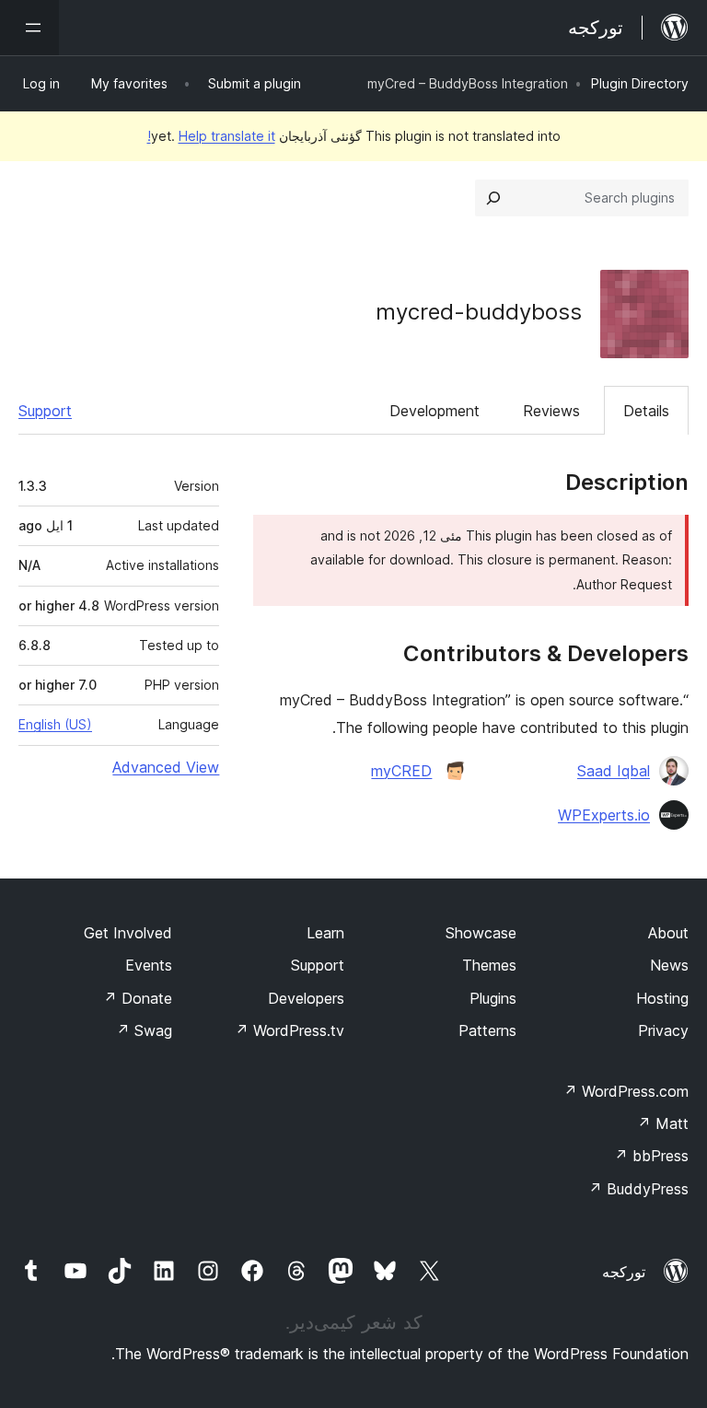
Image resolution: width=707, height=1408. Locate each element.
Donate (137, 998)
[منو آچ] (29, 27)
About (668, 933)
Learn (325, 933)
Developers (306, 998)
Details (646, 410)
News (669, 965)
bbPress (651, 1155)
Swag (144, 1030)
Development (434, 410)
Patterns (487, 1030)
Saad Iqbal (613, 771)
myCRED (401, 771)
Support (45, 410)
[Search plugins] (493, 198)
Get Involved (128, 933)
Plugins (492, 998)
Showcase (481, 933)
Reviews (551, 410)
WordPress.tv (289, 1030)
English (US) (55, 724)
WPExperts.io (604, 815)
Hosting (662, 998)
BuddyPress (638, 1189)
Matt (663, 1123)
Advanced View (165, 767)
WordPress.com (626, 1091)
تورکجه (623, 1272)
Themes (489, 965)
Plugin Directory (640, 83)
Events (148, 965)
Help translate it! (211, 136)
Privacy (663, 1030)
